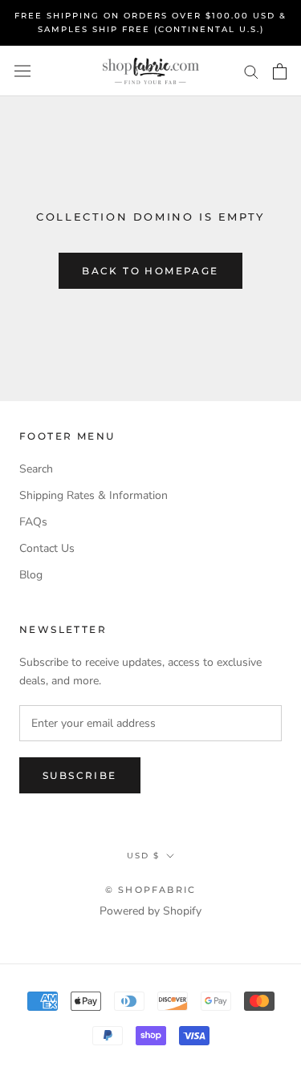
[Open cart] (280, 71)
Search (36, 469)
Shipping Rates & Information (93, 495)
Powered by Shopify (150, 911)
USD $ (143, 855)
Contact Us (47, 548)
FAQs (33, 521)
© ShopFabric (150, 889)
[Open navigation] (22, 71)
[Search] (251, 71)
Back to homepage (150, 271)
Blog (31, 574)
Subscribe (80, 775)
